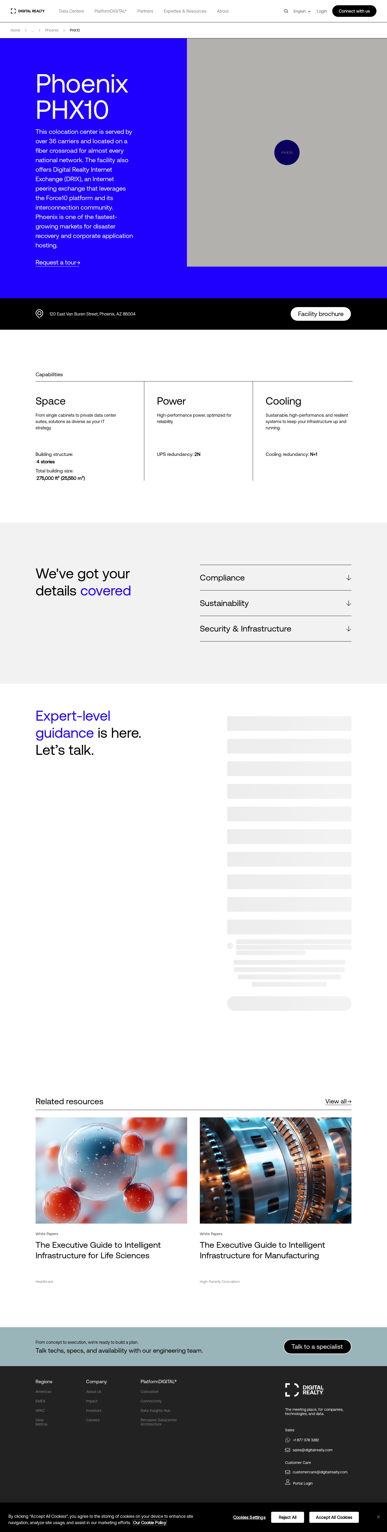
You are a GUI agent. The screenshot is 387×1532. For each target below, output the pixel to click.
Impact (92, 1401)
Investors (93, 1410)
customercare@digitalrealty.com (320, 1472)
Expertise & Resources (185, 11)
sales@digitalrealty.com (313, 1450)
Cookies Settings (249, 1517)
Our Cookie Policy (149, 1522)
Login (322, 11)
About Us (93, 1392)
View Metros (41, 1422)
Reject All (288, 1517)
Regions (44, 1381)
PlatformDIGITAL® (111, 11)
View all (336, 1101)
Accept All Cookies (334, 1517)
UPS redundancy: (175, 454)
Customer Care (298, 1462)
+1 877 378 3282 (306, 1440)
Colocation (150, 1392)
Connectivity (151, 1401)
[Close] (378, 1517)
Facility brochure (321, 313)
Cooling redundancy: (287, 454)
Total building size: (54, 471)
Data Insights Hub (155, 1410)
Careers (93, 1420)
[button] (275, 577)
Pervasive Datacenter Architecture (159, 1422)
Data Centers (71, 11)
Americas (43, 1392)
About (223, 11)
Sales (289, 1430)
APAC (40, 1410)
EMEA (40, 1401)
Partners (145, 11)
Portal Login (303, 1483)
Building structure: (54, 454)
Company (96, 1381)
